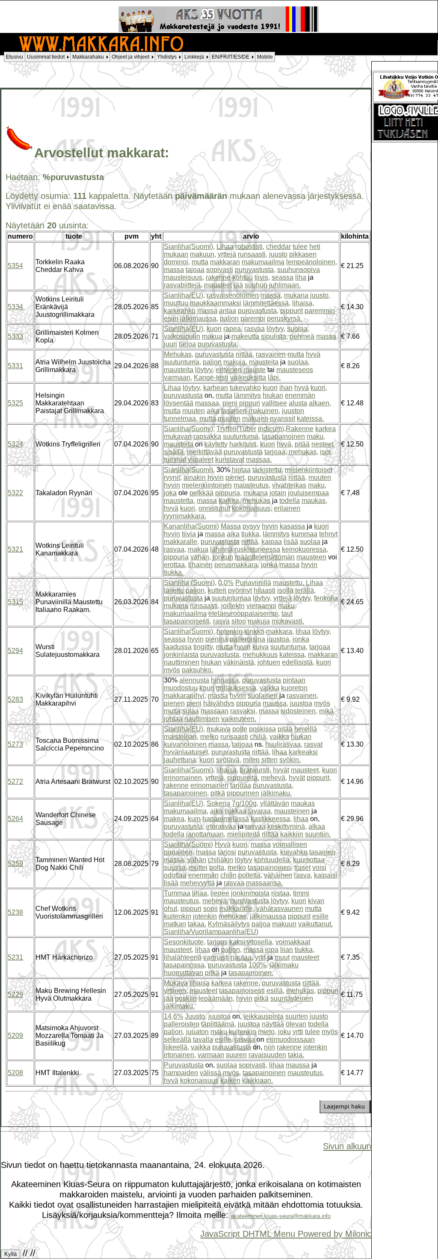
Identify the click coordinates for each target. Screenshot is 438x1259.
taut (287, 613)
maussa (298, 1065)
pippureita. (243, 777)
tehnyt (328, 534)
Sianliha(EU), (184, 295)
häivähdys (218, 703)
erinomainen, (184, 777)
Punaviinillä (253, 582)
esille (320, 916)
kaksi (237, 942)
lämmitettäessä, (266, 303)
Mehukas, (178, 354)
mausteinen (292, 811)
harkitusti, (243, 444)
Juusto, (196, 1016)
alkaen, (320, 403)
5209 (15, 1035)
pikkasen (303, 254)
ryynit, (173, 477)
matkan (175, 924)
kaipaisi (325, 875)
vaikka (269, 688)
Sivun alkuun (347, 1146)
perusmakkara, (236, 564)
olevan (296, 1024)
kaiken (230, 1080)
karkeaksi (303, 752)
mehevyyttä (197, 883)
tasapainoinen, (186, 793)
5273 (15, 744)
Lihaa (225, 246)
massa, (271, 295)
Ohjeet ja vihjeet (130, 57)
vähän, (200, 557)
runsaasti (234, 736)
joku (284, 1031)
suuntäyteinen (291, 998)
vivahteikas (289, 485)
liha (300, 277)
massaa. (259, 459)
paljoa (261, 924)
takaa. (197, 924)
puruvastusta (214, 354)
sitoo (238, 621)
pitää (302, 444)
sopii (210, 908)
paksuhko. (197, 670)
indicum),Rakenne (286, 428)
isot (325, 451)
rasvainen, (302, 695)
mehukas (256, 500)
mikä (326, 711)
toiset (302, 867)
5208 (15, 1072)
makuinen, (264, 410)
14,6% (173, 1016)
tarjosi (227, 852)
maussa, (275, 703)
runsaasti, (252, 254)
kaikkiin (291, 834)
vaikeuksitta (248, 377)
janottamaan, (205, 834)
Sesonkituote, (184, 942)
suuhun (256, 285)
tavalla (203, 1039)
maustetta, (179, 500)
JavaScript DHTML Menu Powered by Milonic (285, 1233)
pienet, (235, 477)
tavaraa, (260, 811)
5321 (15, 549)
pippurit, (319, 777)
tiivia (189, 534)
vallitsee (274, 403)
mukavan (178, 436)
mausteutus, (252, 485)
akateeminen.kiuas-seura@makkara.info (281, 1216)
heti (314, 246)
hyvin (215, 477)
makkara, (280, 631)
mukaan (176, 254)
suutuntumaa (231, 598)
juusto (278, 254)
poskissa (262, 729)
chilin (228, 875)
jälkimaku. (276, 793)
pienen (174, 703)
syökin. (290, 759)
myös (172, 670)
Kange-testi (211, 377)
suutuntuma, (182, 362)
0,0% (226, 582)
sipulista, (274, 336)
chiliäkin (220, 859)
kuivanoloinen (185, 744)
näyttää (273, 1024)
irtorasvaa (221, 826)
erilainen (287, 508)
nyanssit (282, 418)
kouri (206, 688)
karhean (215, 387)
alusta (298, 403)
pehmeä (302, 336)
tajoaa (195, 269)
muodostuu (181, 688)
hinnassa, (225, 680)
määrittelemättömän (265, 557)
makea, (175, 818)
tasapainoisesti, (187, 621)
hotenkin (229, 631)
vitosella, (260, 942)
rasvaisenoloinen (233, 295)
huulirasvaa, (283, 744)
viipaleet (200, 459)
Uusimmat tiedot (46, 57)
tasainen (322, 852)
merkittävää (204, 451)
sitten (269, 759)
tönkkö (254, 631)
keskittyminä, (287, 826)
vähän (196, 859)
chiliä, (259, 736)
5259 (15, 863)
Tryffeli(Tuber (236, 428)
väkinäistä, (239, 662)
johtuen (268, 662)
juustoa (301, 703)
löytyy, (275, 328)
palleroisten (181, 1024)
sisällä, (174, 451)
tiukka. (173, 572)
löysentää (178, 403)
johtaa (173, 718)
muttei (198, 867)
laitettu (174, 590)
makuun (284, 924)
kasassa (292, 526)
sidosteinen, (299, 711)
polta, (217, 867)
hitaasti (264, 590)
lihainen (200, 564)
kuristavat (229, 459)
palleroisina (247, 639)
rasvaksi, (243, 711)
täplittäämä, (218, 1024)
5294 (15, 650)
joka (170, 493)
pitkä (217, 793)
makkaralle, (181, 541)
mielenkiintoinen (207, 485)
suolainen (263, 695)
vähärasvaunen (279, 908)
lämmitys (247, 395)
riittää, (245, 354)
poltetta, (250, 875)
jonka (269, 564)
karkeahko (179, 310)
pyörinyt (240, 590)
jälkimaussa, (199, 318)
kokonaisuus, (252, 508)
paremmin (320, 310)
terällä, (305, 590)
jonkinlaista (181, 654)
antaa (227, 310)
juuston (293, 410)
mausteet (218, 285)
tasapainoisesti (242, 990)
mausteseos (294, 369)
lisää (291, 541)
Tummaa (177, 893)
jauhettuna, (181, 759)
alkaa (316, 826)
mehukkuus (260, 654)
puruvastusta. (218, 344)
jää (238, 285)
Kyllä (10, 1254)
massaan (214, 711)
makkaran (225, 262)
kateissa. (310, 418)
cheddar (278, 246)
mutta (200, 262)
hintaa (241, 469)
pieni (229, 403)
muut (282, 957)
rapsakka (207, 436)
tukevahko (245, 387)
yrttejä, (215, 777)
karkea (325, 428)
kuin (194, 818)
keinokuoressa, (305, 549)
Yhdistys (167, 57)
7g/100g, (245, 803)
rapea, (233, 328)
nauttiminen (181, 662)
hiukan (273, 395)
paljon (229, 318)
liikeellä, (176, 1047)
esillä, (275, 990)
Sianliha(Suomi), (189, 246)
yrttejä (227, 254)
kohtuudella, (272, 859)
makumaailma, (186, 811)
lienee (219, 893)
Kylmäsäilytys (229, 924)
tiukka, (251, 534)
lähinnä (221, 549)
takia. (296, 1054)
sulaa (190, 711)
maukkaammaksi (215, 303)
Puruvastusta (184, 1065)
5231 (15, 957)
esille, (224, 1039)
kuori (214, 328)
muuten (193, 410)
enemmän (300, 395)
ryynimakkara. (185, 516)
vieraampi (261, 605)
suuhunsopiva (298, 269)
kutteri (217, 590)
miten (251, 759)
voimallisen (289, 844)
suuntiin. (318, 834)
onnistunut (214, 508)
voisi (319, 867)
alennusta (194, 680)
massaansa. (264, 883)
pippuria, (228, 493)
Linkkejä (194, 57)
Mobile (265, 57)
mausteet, (305, 770)
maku (218, 1031)
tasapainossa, (185, 965)
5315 (15, 602)
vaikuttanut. (315, 924)
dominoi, (177, 262)
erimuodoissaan (290, 1039)
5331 (15, 365)
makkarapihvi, (185, 695)
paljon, (196, 590)
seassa (282, 277)
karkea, (230, 500)
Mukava (176, 983)
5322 (15, 493)
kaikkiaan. (257, 1080)
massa (174, 269)
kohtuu (242, 277)
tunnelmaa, (181, 418)
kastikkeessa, (271, 818)
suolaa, (298, 328)
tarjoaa (319, 646)
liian (286, 949)
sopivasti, (253, 1065)
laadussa (178, 646)
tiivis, (262, 277)
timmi (301, 893)
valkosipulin (182, 336)
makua (212, 336)
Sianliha (176, 582)
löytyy (243, 859)
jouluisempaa (308, 493)
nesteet (322, 444)
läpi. (274, 377)
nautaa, (242, 957)
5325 (15, 403)
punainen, (179, 852)
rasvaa (254, 328)
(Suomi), (203, 582)
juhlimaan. (285, 285)
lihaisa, (303, 303)
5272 (15, 781)
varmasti (216, 957)
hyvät (281, 770)
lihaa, (200, 893)
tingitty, (203, 646)
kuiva (260, 646)
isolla (285, 590)
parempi (252, 318)
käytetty (216, 444)
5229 (15, 994)
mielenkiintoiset (308, 469)
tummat (175, 459)
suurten (296, 1016)
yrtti (298, 1031)
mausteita (263, 362)
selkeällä (177, 1039)
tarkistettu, (267, 469)
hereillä (305, 729)
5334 (15, 306)
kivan (316, 900)
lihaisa (199, 983)
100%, (258, 965)
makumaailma (263, 262)
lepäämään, (216, 998)
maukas (303, 803)
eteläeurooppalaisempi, (244, 613)
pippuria (176, 557)
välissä (210, 1072)
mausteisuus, (184, 277)
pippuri (249, 403)
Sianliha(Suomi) (188, 844)
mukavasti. (288, 621)
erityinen (229, 369)
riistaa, (281, 893)
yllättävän (274, 803)
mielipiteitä (243, 834)
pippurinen (243, 793)
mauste (254, 369)
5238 (15, 912)
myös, (232, 1072)
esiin (171, 318)
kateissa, (292, 654)
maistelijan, (181, 736)
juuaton (197, 1031)
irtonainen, (180, 1054)
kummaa (304, 534)
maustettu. (288, 582)
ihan (286, 387)
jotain (277, 493)
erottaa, (175, 564)
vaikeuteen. (238, 718)
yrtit (260, 957)
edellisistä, (298, 662)
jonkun (223, 557)
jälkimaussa (268, 916)
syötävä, (228, 759)
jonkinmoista (250, 893)
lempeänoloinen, (311, 262)
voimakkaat (292, 942)
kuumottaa (309, 859)
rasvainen (271, 354)
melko (209, 736)
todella (289, 500)
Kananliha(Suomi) (191, 526)
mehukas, (303, 451)
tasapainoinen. (250, 972)
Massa (231, 526)
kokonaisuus (199, 1080)
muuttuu (176, 303)
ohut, (171, 908)
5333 (15, 336)
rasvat (313, 744)
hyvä (313, 354)
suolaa (310, 541)
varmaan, (178, 377)
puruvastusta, (255, 269)
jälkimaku (284, 965)
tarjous (217, 942)
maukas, (314, 500)
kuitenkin (177, 916)
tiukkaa (235, 811)
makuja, (235, 362)
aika (213, 410)
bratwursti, (255, 770)
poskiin (186, 998)
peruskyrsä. (284, 318)
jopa (271, 949)
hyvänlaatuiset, (187, 752)
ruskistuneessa (257, 549)
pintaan (294, 680)
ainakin (194, 477)
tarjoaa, (275, 451)
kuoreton (294, 688)
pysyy (251, 526)
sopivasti (219, 269)
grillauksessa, (237, 688)
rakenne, (247, 983)
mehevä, (274, 777)
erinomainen (209, 785)
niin (269, 1047)
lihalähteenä (182, 957)
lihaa (303, 631)
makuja (259, 621)
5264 (15, 818)
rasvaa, (175, 549)
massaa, (208, 403)
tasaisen (234, 410)
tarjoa (187, 344)
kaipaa (271, 541)
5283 (15, 699)
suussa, (175, 867)
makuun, (203, 254)
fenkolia (326, 598)
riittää (270, 834)
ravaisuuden (267, 1054)
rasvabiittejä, (183, 285)
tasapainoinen (283, 436)
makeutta (245, 336)
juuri (170, 344)
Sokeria (218, 803)
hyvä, (285, 444)
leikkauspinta (263, 1016)
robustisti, (249, 246)
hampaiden (181, 1072)
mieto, (267, 1031)
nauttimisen (201, 718)
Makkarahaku (88, 57)
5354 (15, 265)
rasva (221, 621)
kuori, (319, 387)
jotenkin (205, 916)
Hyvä (223, 844)
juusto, (320, 295)
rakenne (218, 277)
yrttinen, (176, 990)
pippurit (291, 310)
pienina (216, 639)
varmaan (211, 1054)
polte (239, 729)
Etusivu (14, 57)
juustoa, (279, 639)
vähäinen (278, 875)
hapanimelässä (225, 818)
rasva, (303, 875)
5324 (15, 444)
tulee (300, 246)
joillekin (233, 605)
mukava (219, 729)
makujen (255, 418)
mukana (296, 295)
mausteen (311, 557)
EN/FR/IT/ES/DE (230, 57)
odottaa (175, 875)
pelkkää (201, 493)
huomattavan (183, 972)
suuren (236, 1054)
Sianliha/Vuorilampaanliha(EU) (211, 931)
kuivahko (294, 852)
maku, (316, 436)
